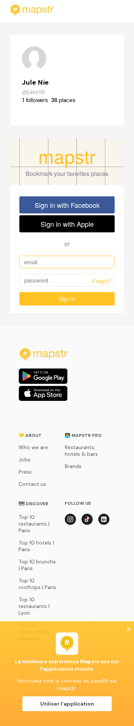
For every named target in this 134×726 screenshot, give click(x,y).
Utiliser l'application (67, 703)
